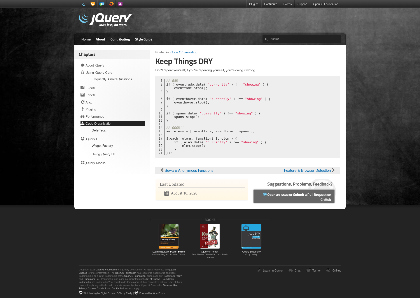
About (100, 39)
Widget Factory (102, 145)
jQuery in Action (210, 254)
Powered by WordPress (152, 293)
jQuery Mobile (102, 3)
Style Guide (143, 39)
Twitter (316, 270)
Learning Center (273, 270)
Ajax (88, 102)
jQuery (83, 3)
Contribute (270, 4)
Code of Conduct (97, 288)
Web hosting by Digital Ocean (99, 293)
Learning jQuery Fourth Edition (168, 253)
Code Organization (183, 52)
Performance (94, 116)
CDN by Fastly (125, 293)
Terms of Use (170, 285)
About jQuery (94, 65)
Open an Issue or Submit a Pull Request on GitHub (299, 197)
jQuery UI (92, 3)
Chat (298, 270)
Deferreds (99, 130)
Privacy (83, 288)
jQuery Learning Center (105, 20)
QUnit (120, 3)
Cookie (115, 288)
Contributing (120, 39)
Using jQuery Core (98, 72)
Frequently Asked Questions (112, 79)
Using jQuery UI (103, 154)
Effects (90, 95)
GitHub (336, 270)
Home (86, 39)
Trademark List (91, 278)
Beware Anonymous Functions (188, 170)
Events (287, 4)
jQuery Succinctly (251, 253)
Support (302, 4)
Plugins (254, 4)
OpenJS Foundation (325, 4)
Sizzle (111, 3)
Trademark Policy (172, 275)
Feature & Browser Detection (308, 170)
